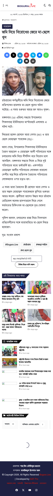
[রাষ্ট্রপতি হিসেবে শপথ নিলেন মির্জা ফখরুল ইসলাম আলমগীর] (9, 363)
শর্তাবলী (20, 483)
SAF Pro (34, 479)
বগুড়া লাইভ (42, 244)
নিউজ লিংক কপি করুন (26, 264)
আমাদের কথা (11, 483)
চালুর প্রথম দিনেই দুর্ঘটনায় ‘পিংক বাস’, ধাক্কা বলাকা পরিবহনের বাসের (13, 327)
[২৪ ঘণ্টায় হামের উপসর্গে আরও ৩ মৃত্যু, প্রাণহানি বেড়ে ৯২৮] (9, 389)
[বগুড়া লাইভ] (26, 5)
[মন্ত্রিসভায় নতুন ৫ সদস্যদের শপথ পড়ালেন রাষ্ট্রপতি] (9, 351)
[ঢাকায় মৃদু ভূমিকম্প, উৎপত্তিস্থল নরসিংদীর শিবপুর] (39, 315)
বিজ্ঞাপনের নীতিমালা (31, 483)
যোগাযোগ (43, 483)
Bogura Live (12, 244)
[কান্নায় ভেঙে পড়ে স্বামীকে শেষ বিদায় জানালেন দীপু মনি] (13, 287)
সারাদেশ (13, 20)
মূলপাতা (6, 20)
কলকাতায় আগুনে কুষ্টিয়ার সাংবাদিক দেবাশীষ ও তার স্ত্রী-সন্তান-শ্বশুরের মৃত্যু (38, 299)
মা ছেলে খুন (27, 250)
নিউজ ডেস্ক (7, 44)
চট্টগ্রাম (28, 244)
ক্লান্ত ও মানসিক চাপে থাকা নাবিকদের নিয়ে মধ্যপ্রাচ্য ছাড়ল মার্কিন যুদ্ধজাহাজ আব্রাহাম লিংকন (34, 403)
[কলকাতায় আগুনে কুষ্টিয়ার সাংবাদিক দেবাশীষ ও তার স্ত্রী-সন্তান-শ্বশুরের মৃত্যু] (39, 287)
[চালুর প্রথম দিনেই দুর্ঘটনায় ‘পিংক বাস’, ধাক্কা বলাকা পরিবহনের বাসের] (13, 315)
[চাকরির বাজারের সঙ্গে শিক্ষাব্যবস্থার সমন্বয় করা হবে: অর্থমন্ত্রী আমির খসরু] (9, 375)
